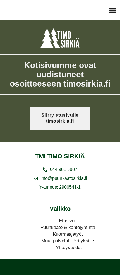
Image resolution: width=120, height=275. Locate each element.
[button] (113, 10)
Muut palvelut (55, 240)
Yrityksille (83, 240)
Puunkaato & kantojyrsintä (67, 227)
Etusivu (67, 220)
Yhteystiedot (69, 247)
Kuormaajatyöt (68, 234)
